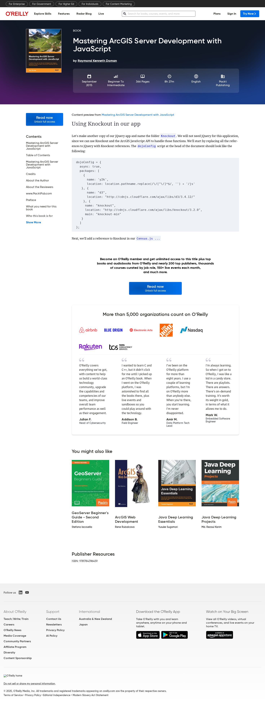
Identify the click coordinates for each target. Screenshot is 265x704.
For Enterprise (17, 4)
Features (64, 14)
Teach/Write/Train (16, 619)
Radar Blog (84, 14)
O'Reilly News (12, 630)
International (89, 611)
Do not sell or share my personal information (29, 683)
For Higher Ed (66, 4)
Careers (9, 624)
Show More (33, 222)
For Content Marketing (119, 4)
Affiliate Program (15, 647)
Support (52, 611)
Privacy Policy (55, 630)
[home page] (17, 13)
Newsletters (54, 624)
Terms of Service (13, 695)
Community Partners (17, 641)
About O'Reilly (15, 611)
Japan (83, 624)
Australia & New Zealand (95, 619)
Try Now (248, 14)
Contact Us (53, 619)
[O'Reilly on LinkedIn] (20, 592)
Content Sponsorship (18, 658)
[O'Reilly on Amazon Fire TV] (219, 638)
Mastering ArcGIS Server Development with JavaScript (138, 114)
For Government (41, 4)
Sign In (231, 14)
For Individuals (90, 4)
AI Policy (51, 636)
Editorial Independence (56, 695)
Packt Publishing (223, 83)
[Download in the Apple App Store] (148, 638)
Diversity (9, 652)
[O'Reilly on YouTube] (27, 592)
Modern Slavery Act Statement (90, 695)
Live (101, 14)
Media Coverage (15, 636)
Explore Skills (42, 14)
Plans (216, 14)
